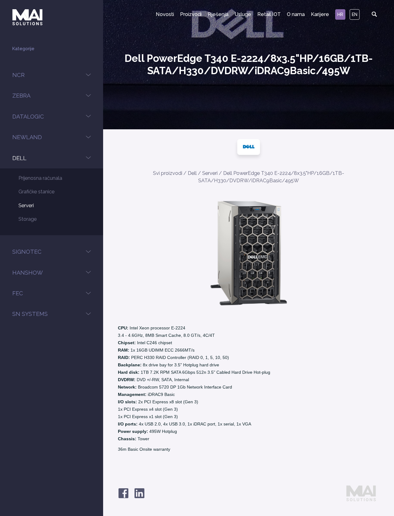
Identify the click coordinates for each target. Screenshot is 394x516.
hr (340, 14)
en (354, 14)
